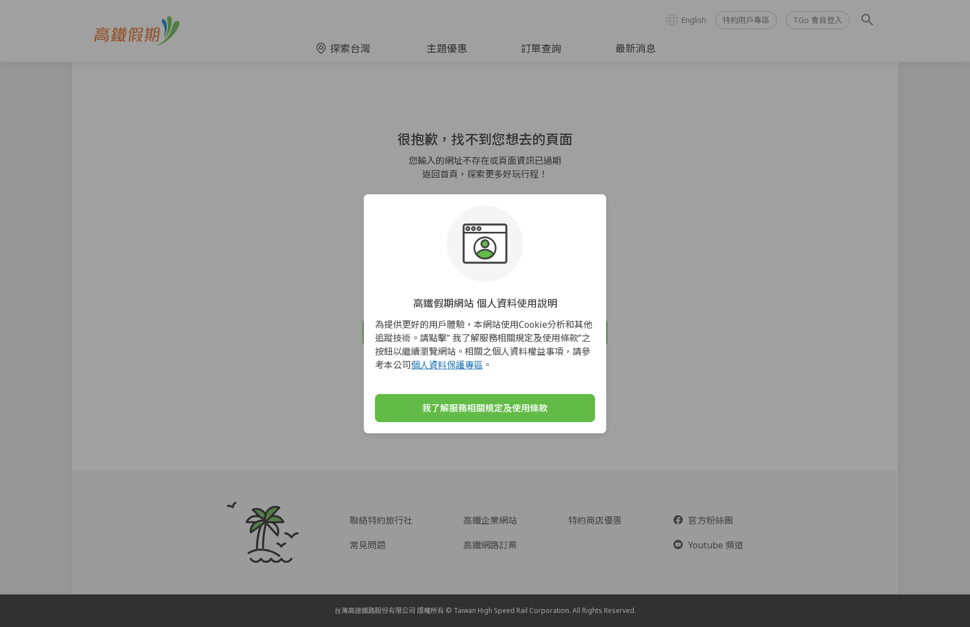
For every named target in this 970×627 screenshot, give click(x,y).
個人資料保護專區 (447, 365)
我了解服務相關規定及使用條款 (485, 408)
